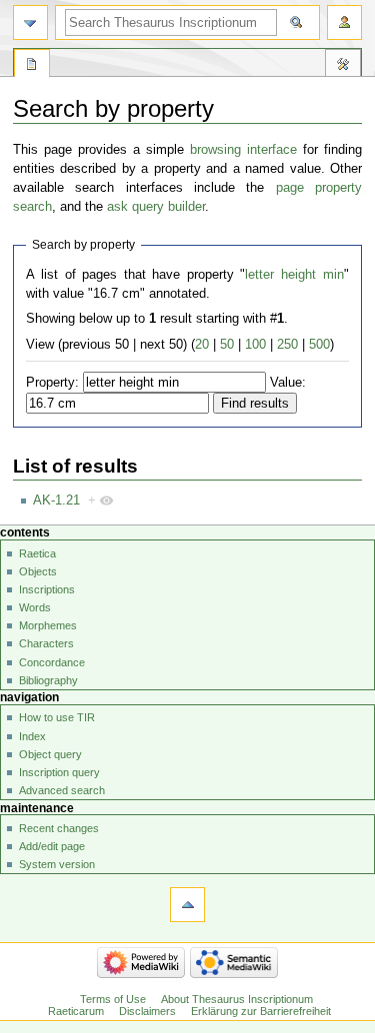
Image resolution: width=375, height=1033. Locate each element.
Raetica (37, 553)
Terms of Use (113, 999)
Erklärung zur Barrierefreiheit (261, 1011)
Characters (46, 643)
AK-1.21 (56, 501)
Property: (52, 383)
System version (57, 864)
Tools (343, 66)
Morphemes (48, 625)
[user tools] (344, 22)
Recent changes (59, 828)
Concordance (52, 662)
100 (255, 345)
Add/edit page (52, 846)
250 (287, 345)
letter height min (294, 275)
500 (319, 345)
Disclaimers (147, 1011)
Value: (288, 383)
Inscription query (59, 772)
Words (35, 607)
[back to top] (187, 904)
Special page (32, 66)
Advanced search (62, 790)
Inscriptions (47, 589)
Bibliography (48, 680)
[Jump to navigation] (30, 22)
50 (227, 345)
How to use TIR (57, 717)
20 (202, 345)
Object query (50, 754)
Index (32, 736)
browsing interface (243, 150)
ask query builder (156, 207)
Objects (38, 571)
